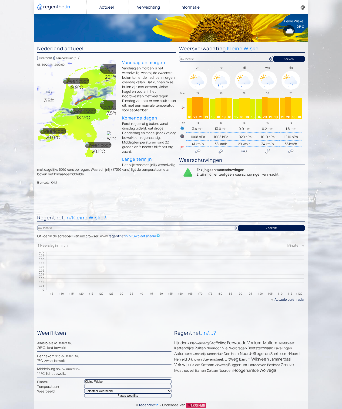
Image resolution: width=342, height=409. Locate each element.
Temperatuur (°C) (67, 58)
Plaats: (42, 381)
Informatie (190, 7)
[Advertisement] (171, 200)
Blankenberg (199, 343)
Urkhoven (195, 359)
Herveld (180, 359)
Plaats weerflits (127, 395)
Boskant (273, 364)
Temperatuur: (48, 386)
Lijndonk (181, 342)
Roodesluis (215, 353)
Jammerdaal (280, 359)
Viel (225, 348)
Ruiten (200, 348)
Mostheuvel (184, 370)
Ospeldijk (199, 353)
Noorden (226, 370)
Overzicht (45, 58)
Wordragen (238, 348)
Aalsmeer (183, 353)
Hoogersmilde (246, 370)
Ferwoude (237, 342)
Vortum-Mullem (262, 342)
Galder (195, 365)
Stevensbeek (213, 359)
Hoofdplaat (286, 343)
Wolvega (267, 370)
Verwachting (148, 7)
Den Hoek (231, 353)
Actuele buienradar (290, 299)
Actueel (106, 7)
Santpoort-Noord (284, 353)
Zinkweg (221, 365)
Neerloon (214, 348)
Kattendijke (184, 348)
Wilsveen (260, 359)
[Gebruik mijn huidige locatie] (270, 59)
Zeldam (212, 370)
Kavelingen (283, 348)
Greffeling (217, 342)
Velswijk (182, 364)
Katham (207, 364)
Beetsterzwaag (260, 348)
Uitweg (231, 359)
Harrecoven (257, 364)
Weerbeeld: (46, 391)
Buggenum (237, 364)
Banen (200, 370)
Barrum (245, 359)
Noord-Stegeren (255, 353)
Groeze (287, 364)
